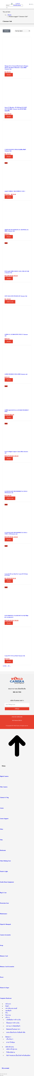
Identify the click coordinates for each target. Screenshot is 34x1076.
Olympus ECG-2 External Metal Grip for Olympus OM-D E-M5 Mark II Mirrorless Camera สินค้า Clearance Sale (16, 67)
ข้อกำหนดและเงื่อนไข (17, 720)
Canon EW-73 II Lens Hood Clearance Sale (15, 655)
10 (8, 666)
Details (9, 74)
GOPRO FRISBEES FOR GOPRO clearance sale (16, 374)
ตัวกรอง (7, 31)
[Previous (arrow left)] (0, 1075)
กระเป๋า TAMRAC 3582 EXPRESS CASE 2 (15, 191)
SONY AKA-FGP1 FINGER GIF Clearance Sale (16, 296)
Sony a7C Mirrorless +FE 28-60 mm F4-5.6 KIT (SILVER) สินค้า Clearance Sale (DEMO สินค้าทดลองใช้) (16, 109)
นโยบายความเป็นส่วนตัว (17, 716)
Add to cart (10, 301)
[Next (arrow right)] (2, 1075)
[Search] (7, 7)
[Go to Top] (17, 762)
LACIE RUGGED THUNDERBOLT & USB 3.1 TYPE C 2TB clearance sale (16, 533)
